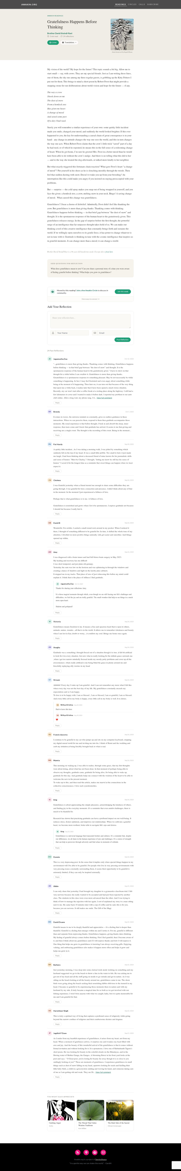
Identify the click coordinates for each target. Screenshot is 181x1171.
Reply (57, 403)
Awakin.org (29, 4)
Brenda (56, 412)
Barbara (56, 965)
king (55, 800)
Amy (55, 552)
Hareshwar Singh (60, 1011)
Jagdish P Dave (60, 1033)
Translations (69, 42)
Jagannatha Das (60, 359)
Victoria (57, 621)
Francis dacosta (60, 735)
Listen (54, 42)
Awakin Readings (55, 16)
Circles (132, 4)
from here (109, 251)
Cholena (57, 480)
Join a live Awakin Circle (86, 290)
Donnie (56, 857)
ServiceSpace (101, 1159)
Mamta (56, 760)
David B (56, 523)
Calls (142, 4)
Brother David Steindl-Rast (59, 33)
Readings (120, 4)
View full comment (104, 398)
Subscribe (153, 4)
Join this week (122, 291)
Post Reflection (122, 340)
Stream (56, 680)
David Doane (59, 922)
